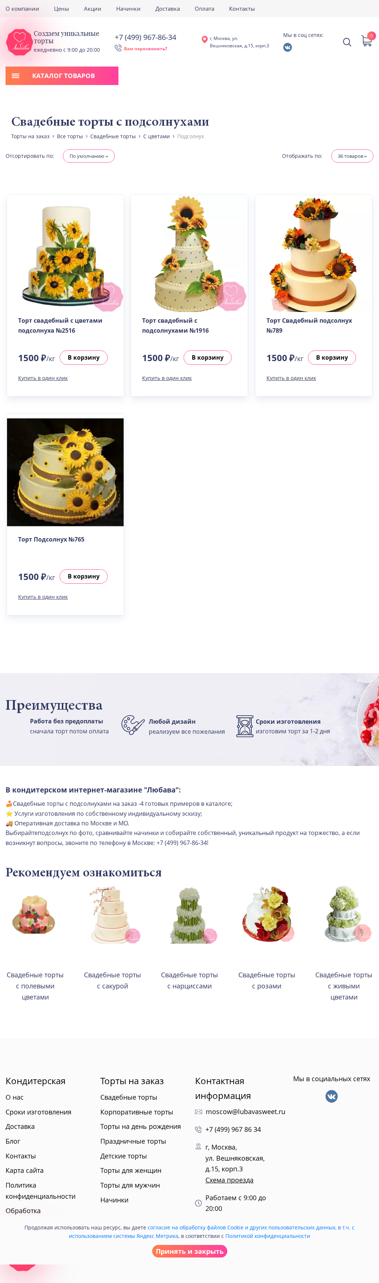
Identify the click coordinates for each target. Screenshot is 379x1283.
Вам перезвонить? (145, 48)
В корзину (84, 357)
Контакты (242, 8)
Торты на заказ (132, 1081)
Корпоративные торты (136, 1111)
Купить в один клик (43, 377)
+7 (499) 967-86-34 (145, 37)
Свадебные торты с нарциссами (189, 980)
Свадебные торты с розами (266, 980)
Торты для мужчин (130, 1185)
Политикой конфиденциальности (267, 1235)
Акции (92, 8)
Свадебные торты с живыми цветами (343, 985)
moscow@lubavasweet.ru (245, 1111)
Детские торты (123, 1155)
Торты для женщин (130, 1170)
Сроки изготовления (38, 1111)
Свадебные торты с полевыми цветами (35, 985)
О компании (22, 8)
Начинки (128, 8)
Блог (13, 1141)
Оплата (204, 8)
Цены (61, 8)
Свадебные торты (128, 1097)
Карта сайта (25, 1170)
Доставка (167, 8)
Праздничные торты (133, 1141)
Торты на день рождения (140, 1126)
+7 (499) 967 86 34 (233, 1129)
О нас (15, 1097)
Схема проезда (229, 1179)
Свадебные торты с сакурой (112, 980)
